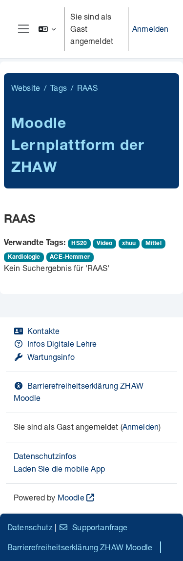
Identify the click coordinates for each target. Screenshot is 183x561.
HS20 (79, 244)
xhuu (129, 244)
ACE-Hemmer (70, 257)
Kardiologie (24, 257)
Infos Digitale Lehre (62, 343)
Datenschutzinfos (45, 455)
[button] (47, 29)
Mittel (153, 244)
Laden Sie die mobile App (59, 468)
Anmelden (150, 28)
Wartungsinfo (51, 356)
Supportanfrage (99, 527)
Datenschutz (30, 527)
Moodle (71, 497)
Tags (58, 87)
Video (105, 244)
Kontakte (43, 330)
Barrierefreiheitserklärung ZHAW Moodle (79, 547)
